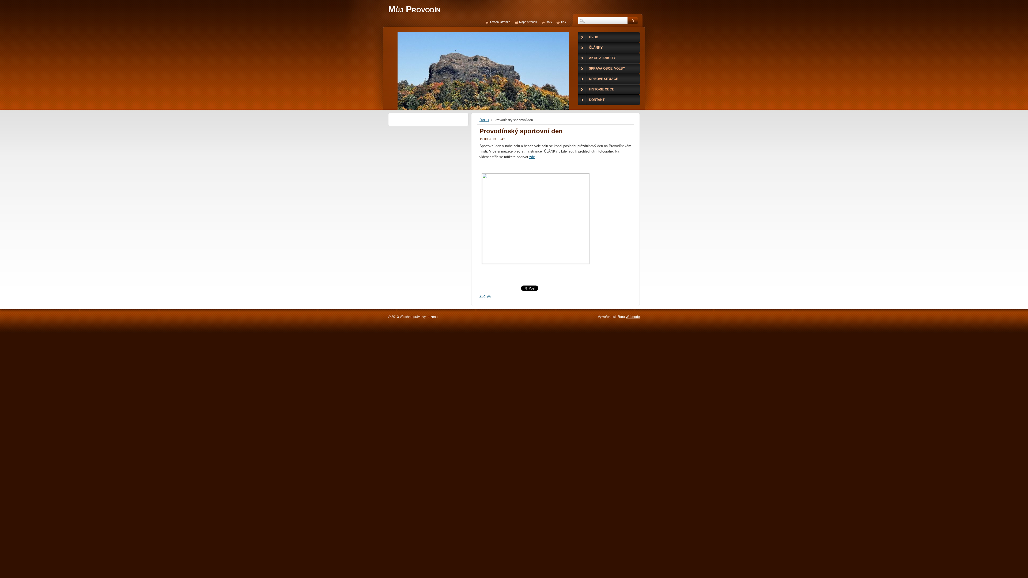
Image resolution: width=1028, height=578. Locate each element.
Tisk (563, 22)
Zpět (482, 297)
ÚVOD (484, 120)
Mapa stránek (528, 22)
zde (532, 157)
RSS (549, 22)
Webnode (633, 316)
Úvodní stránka (500, 22)
